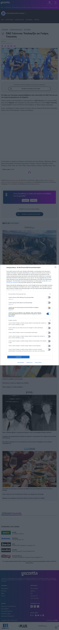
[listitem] (29, 294)
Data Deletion (21, 362)
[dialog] (29, 315)
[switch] (49, 297)
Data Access (29, 362)
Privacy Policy (38, 362)
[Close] (56, 267)
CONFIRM (18, 357)
